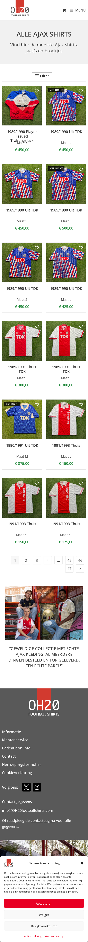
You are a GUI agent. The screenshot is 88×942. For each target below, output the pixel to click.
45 (69, 560)
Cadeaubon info (16, 748)
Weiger (44, 915)
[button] (82, 863)
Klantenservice (15, 740)
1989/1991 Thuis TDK (22, 369)
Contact (9, 756)
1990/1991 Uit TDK (22, 445)
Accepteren (44, 903)
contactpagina (43, 820)
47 (69, 568)
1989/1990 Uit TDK (66, 132)
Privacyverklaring (53, 936)
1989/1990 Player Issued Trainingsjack (22, 136)
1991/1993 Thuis (66, 445)
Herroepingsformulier (21, 764)
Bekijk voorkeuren (44, 926)
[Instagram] (37, 787)
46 (80, 560)
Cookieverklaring (32, 936)
